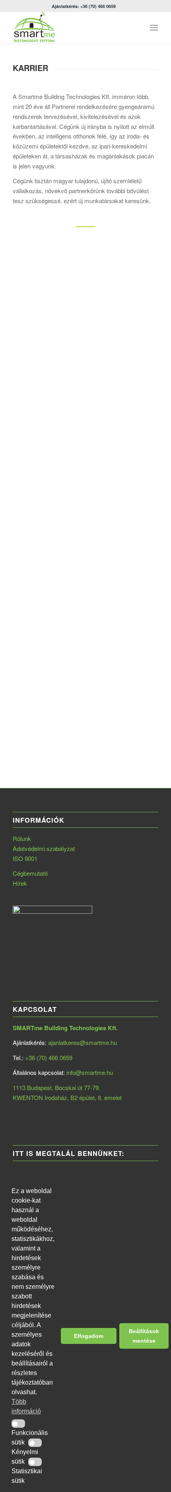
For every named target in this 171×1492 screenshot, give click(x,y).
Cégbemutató (30, 873)
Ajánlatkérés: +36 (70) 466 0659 (84, 6)
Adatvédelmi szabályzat (44, 848)
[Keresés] (136, 28)
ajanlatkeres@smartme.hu (82, 1042)
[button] (18, 1423)
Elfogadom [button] (88, 1336)
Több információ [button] (26, 1406)
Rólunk (22, 838)
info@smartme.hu (89, 1072)
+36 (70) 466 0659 (48, 1057)
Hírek (20, 883)
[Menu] (154, 27)
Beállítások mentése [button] (144, 1336)
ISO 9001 (25, 858)
